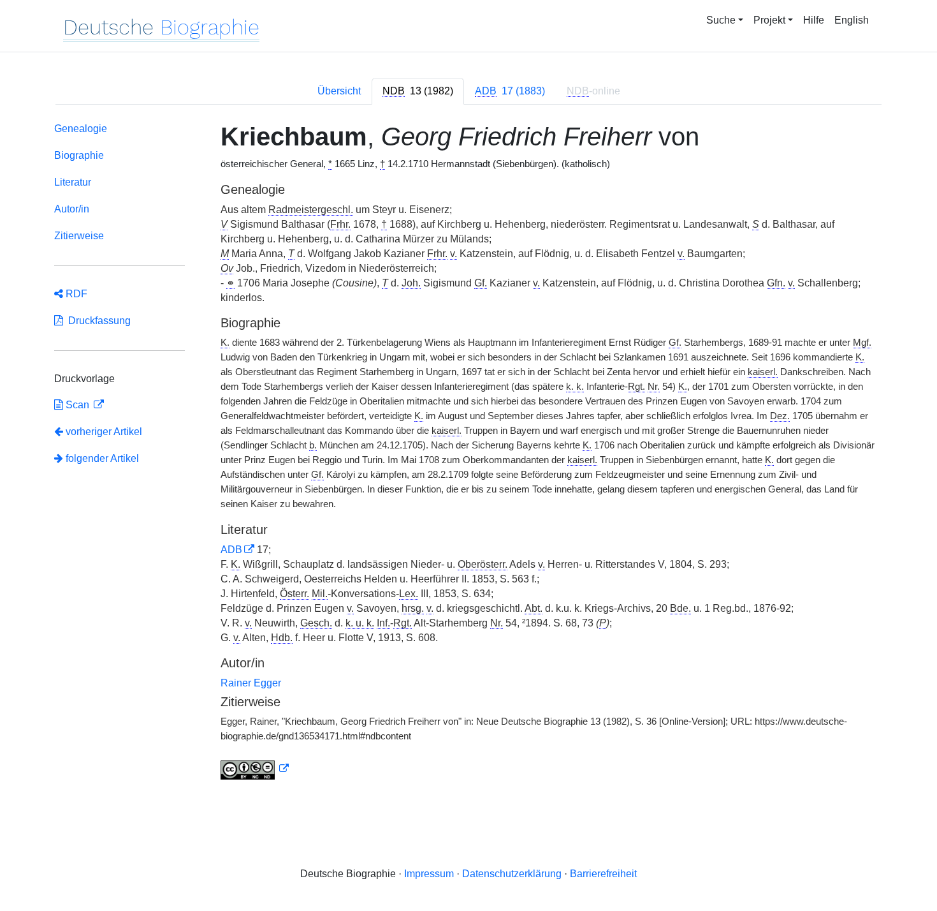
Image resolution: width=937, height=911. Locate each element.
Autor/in (71, 209)
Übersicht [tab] (339, 90)
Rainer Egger (251, 683)
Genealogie (80, 128)
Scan (77, 404)
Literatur (72, 182)
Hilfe (813, 20)
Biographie (79, 155)
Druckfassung (97, 320)
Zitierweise (79, 235)
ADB (231, 549)
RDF (75, 293)
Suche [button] (721, 20)
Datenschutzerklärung (512, 873)
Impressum (429, 873)
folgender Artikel (101, 458)
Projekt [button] (769, 20)
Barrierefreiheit (603, 873)
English (851, 20)
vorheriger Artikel (104, 431)
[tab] (418, 91)
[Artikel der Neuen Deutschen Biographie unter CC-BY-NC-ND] (255, 769)
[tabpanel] (468, 453)
